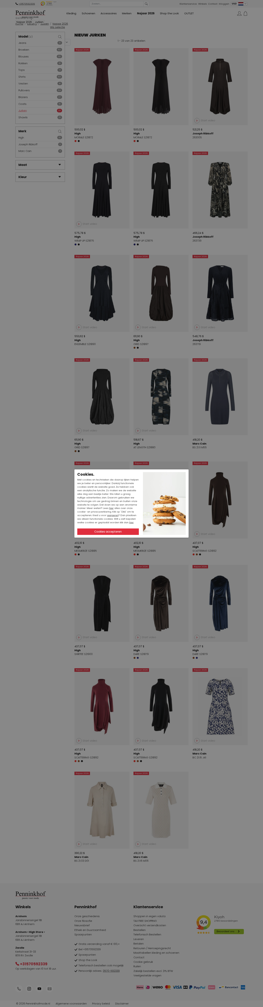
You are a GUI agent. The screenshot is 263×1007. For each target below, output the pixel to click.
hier (111, 508)
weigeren (112, 515)
